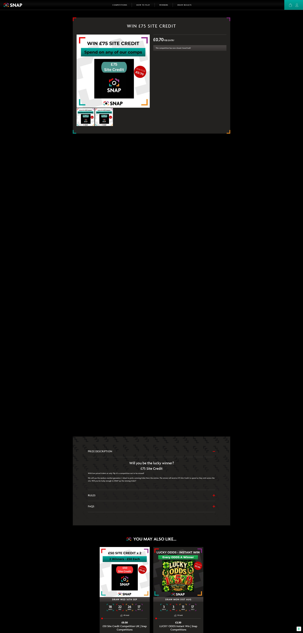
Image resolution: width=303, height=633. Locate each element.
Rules (92, 495)
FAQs (91, 506)
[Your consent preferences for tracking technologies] (299, 629)
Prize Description (100, 451)
